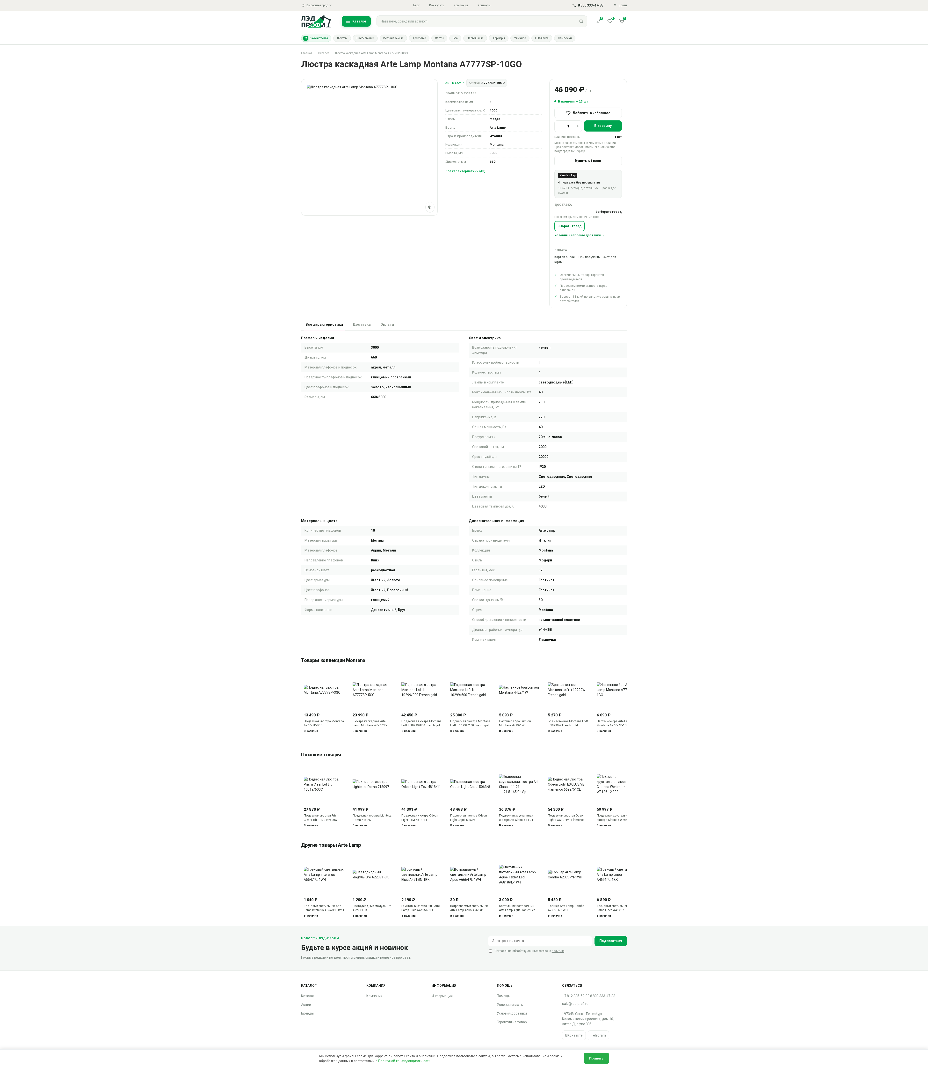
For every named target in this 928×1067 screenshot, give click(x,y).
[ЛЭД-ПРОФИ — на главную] (316, 21)
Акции (306, 1005)
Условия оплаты (510, 1005)
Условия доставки (512, 1013)
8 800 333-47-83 (602, 996)
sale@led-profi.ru (575, 1004)
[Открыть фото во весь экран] (430, 207)
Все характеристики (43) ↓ (466, 171)
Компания (461, 5)
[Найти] (581, 21)
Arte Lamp (454, 83)
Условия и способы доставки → (579, 235)
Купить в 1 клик (588, 161)
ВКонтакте (574, 1035)
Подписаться (610, 941)
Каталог (323, 53)
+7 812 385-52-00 (575, 996)
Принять (596, 1058)
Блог (416, 5)
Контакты (484, 5)
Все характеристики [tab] (324, 324)
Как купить (436, 5)
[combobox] (476, 21)
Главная (306, 53)
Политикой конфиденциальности (404, 1061)
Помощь (503, 996)
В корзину (603, 126)
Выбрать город (569, 226)
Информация (442, 996)
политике (558, 951)
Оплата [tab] (387, 324)
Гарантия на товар (512, 1022)
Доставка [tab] (362, 324)
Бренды (307, 1013)
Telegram (598, 1035)
